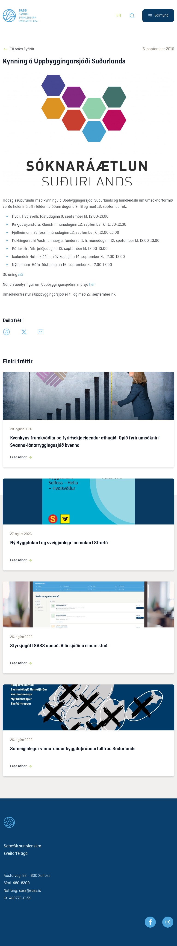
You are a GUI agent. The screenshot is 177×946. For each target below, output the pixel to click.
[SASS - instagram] (167, 922)
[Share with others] (40, 332)
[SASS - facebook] (150, 922)
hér (92, 284)
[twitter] (24, 332)
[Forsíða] (20, 15)
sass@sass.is (30, 890)
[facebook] (6, 332)
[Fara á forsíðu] (88, 822)
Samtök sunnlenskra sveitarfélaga (22, 849)
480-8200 (21, 883)
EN (118, 15)
